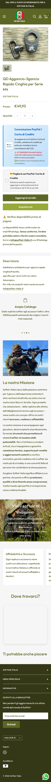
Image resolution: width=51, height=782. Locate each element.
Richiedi (11, 724)
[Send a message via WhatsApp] (46, 777)
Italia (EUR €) (10, 737)
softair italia (10, 96)
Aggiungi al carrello (25, 197)
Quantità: (8, 115)
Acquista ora (25, 206)
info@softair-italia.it (13, 288)
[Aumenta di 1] (32, 116)
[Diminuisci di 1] (17, 116)
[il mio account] (40, 16)
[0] (46, 16)
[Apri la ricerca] (34, 16)
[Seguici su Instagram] (5, 752)
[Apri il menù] (4, 16)
